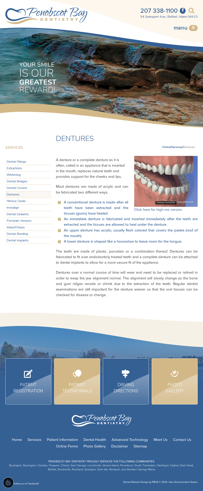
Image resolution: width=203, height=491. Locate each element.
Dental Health (94, 440)
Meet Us (161, 440)
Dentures (13, 194)
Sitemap (140, 446)
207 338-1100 (159, 11)
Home (166, 147)
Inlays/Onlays (16, 227)
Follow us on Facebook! (26, 483)
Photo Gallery (94, 446)
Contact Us (182, 440)
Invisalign (13, 207)
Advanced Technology (130, 440)
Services (176, 147)
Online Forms (67, 446)
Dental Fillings (16, 161)
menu (181, 28)
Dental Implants (18, 240)
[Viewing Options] (8, 482)
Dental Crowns (17, 188)
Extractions (14, 168)
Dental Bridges (17, 181)
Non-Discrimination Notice (183, 482)
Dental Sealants (18, 214)
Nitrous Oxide (16, 201)
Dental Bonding (17, 234)
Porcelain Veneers (19, 221)
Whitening (14, 175)
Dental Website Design (135, 482)
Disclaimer (119, 446)
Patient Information (62, 440)
